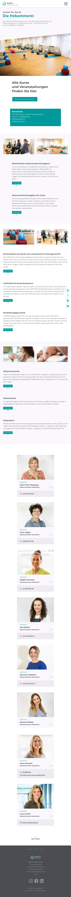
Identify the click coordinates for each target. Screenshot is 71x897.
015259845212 (26, 772)
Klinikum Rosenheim (35, 869)
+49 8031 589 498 (28, 588)
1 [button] (33, 155)
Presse (42, 849)
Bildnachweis (29, 890)
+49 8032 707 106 (28, 541)
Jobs (36, 849)
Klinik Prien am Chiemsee (35, 867)
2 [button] (35, 155)
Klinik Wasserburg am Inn (35, 871)
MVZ (35, 874)
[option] (35, 41)
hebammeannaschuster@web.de (33, 775)
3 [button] (38, 155)
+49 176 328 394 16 (28, 636)
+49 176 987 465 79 (28, 683)
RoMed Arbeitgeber (35, 862)
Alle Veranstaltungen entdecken (25, 99)
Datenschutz (39, 888)
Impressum (31, 888)
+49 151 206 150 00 (28, 493)
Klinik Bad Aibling (35, 864)
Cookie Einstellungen (40, 890)
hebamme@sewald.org (30, 822)
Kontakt (29, 849)
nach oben (35, 839)
